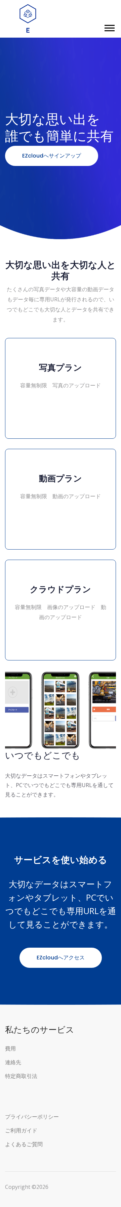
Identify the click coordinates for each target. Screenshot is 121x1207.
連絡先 (13, 1062)
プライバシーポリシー (32, 1117)
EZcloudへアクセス (61, 957)
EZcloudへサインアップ (51, 156)
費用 (10, 1048)
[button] (109, 26)
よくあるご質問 (24, 1144)
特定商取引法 (21, 1076)
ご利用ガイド (21, 1130)
